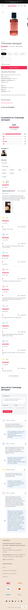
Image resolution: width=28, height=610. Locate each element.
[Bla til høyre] (16, 39)
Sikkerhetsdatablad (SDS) (7, 102)
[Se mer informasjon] (21, 6)
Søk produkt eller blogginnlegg (10, 570)
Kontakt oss (5, 576)
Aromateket (12, 607)
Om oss (4, 567)
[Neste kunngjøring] (25, 1)
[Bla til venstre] (11, 39)
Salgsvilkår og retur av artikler (9, 573)
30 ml (3, 53)
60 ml (9, 53)
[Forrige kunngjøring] (2, 1)
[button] (2, 6)
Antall (2, 56)
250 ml (22, 53)
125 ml (16, 53)
